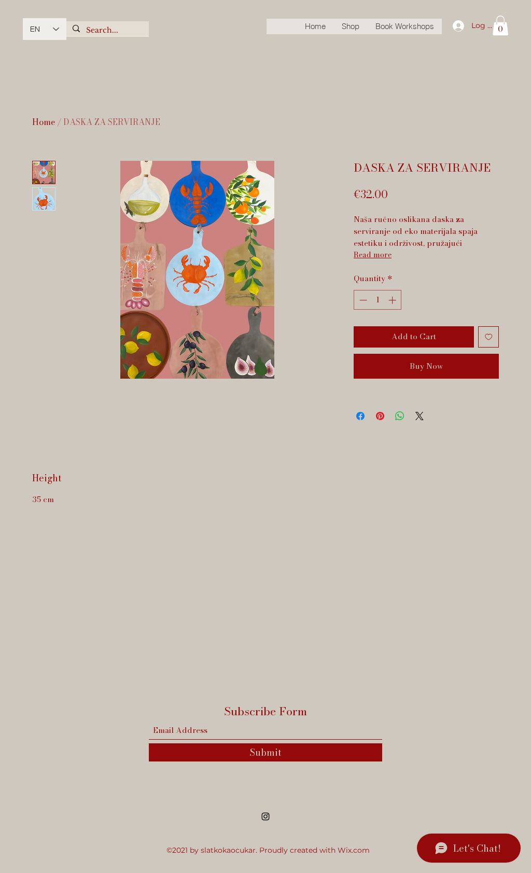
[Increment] (393, 300)
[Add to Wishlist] (488, 337)
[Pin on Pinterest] (380, 416)
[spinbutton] (377, 300)
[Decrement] (362, 300)
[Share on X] (419, 416)
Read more (373, 254)
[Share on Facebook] (360, 416)
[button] (500, 25)
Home (43, 122)
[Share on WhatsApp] (400, 416)
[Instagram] (265, 816)
